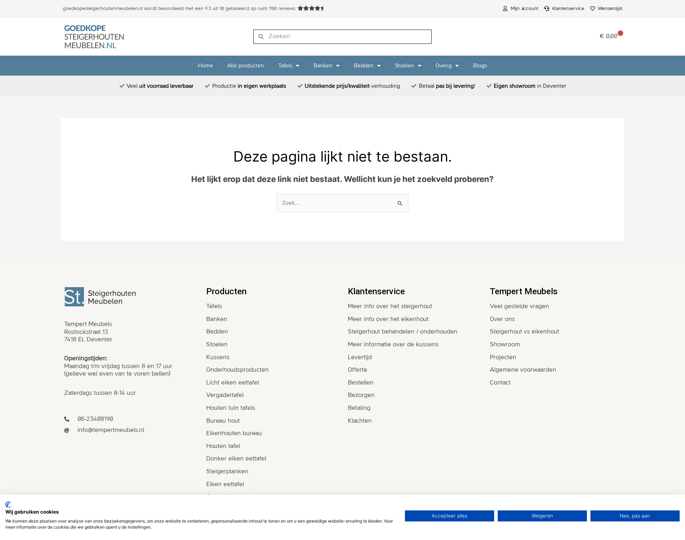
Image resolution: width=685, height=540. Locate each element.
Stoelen (404, 65)
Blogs (480, 65)
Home (205, 65)
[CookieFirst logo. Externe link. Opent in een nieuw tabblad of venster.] (8, 504)
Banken (323, 65)
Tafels (285, 65)
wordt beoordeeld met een (180, 8)
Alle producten (245, 65)
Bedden (364, 65)
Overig (444, 65)
